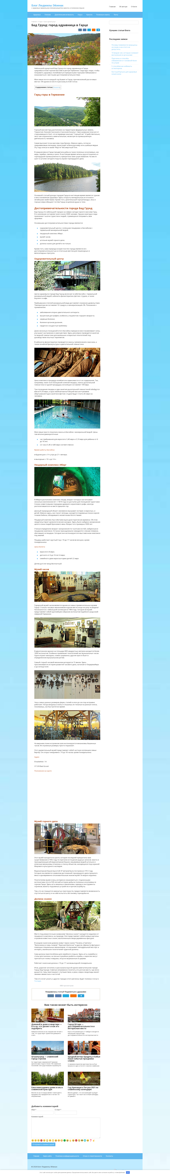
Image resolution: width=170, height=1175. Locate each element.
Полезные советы (103, 15)
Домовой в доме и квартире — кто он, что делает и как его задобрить (46, 1026)
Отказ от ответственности (92, 1156)
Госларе (37, 981)
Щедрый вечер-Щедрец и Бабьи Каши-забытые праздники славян (84, 1058)
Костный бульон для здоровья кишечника (124, 73)
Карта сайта (47, 1156)
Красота (89, 15)
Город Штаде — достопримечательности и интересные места (81, 1026)
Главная (112, 7)
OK (128, 1172)
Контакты (109, 1156)
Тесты (116, 15)
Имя (33, 1110)
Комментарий (37, 1116)
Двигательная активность (64, 15)
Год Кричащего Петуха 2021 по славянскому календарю (83, 1088)
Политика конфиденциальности (67, 1156)
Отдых (80, 15)
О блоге (134, 7)
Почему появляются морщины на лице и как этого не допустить (124, 47)
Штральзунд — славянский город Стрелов (44, 1057)
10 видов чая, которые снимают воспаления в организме (125, 54)
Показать (56, 87)
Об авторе (123, 7)
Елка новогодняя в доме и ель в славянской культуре (47, 1088)
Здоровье (37, 15)
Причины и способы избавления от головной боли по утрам (124, 60)
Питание (48, 15)
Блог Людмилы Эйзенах (47, 5)
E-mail (58, 1110)
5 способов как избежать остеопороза (122, 67)
